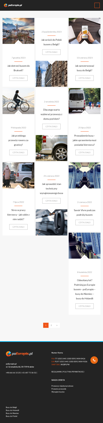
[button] (94, 360)
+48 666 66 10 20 (13, 373)
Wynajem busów (58, 392)
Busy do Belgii (11, 407)
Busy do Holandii (12, 410)
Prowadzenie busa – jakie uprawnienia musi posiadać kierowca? (84, 140)
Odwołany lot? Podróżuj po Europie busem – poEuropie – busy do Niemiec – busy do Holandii (84, 289)
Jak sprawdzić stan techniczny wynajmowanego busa (51, 188)
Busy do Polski (11, 416)
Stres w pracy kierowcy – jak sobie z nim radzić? (18, 215)
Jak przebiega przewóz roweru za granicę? (18, 140)
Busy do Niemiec (12, 413)
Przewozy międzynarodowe (62, 386)
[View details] (18, 31)
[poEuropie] (14, 5)
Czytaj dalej (20, 79)
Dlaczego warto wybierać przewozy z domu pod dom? (51, 114)
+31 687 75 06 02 (29, 373)
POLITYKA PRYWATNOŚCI (73, 372)
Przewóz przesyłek (59, 389)
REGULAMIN (57, 372)
